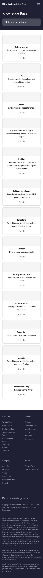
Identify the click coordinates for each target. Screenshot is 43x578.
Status (27, 432)
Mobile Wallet (7, 425)
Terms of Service (31, 470)
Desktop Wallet (8, 429)
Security (5, 483)
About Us (5, 466)
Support (28, 422)
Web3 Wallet (7, 422)
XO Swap (5, 450)
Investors (5, 470)
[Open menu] (38, 4)
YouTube (28, 436)
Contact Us (6, 476)
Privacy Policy (30, 466)
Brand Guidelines (8, 480)
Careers (5, 473)
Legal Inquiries (30, 429)
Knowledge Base (31, 425)
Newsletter (29, 439)
